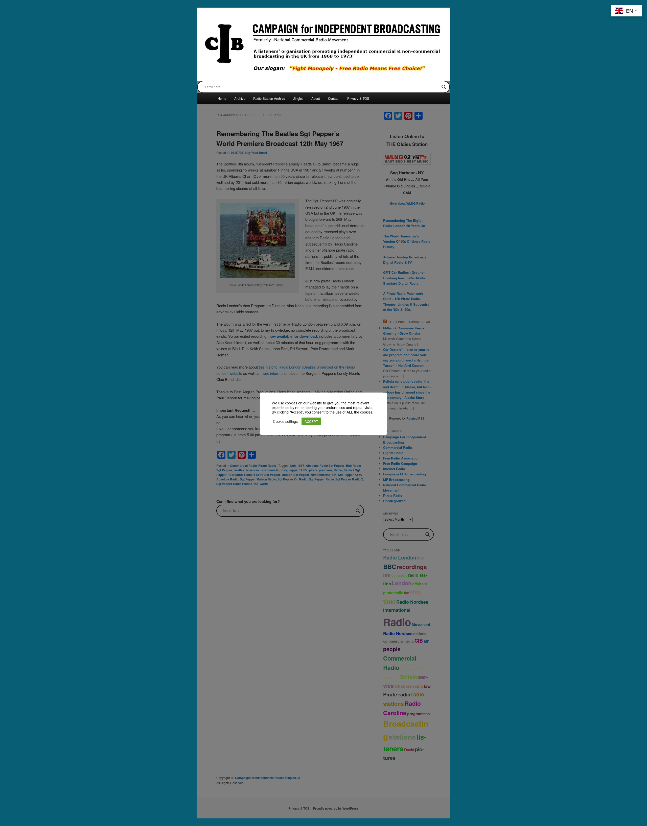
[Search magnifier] (443, 86)
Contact (333, 98)
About (315, 98)
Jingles (298, 98)
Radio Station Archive (269, 98)
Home (222, 98)
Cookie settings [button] (285, 421)
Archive (239, 98)
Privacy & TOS (358, 98)
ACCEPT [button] (311, 421)
